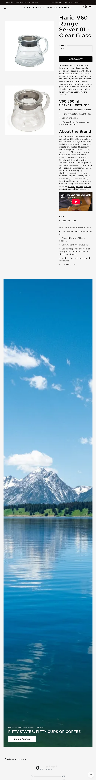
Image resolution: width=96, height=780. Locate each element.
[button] (5, 7)
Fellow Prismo (69, 124)
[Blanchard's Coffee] (48, 7)
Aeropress (80, 122)
